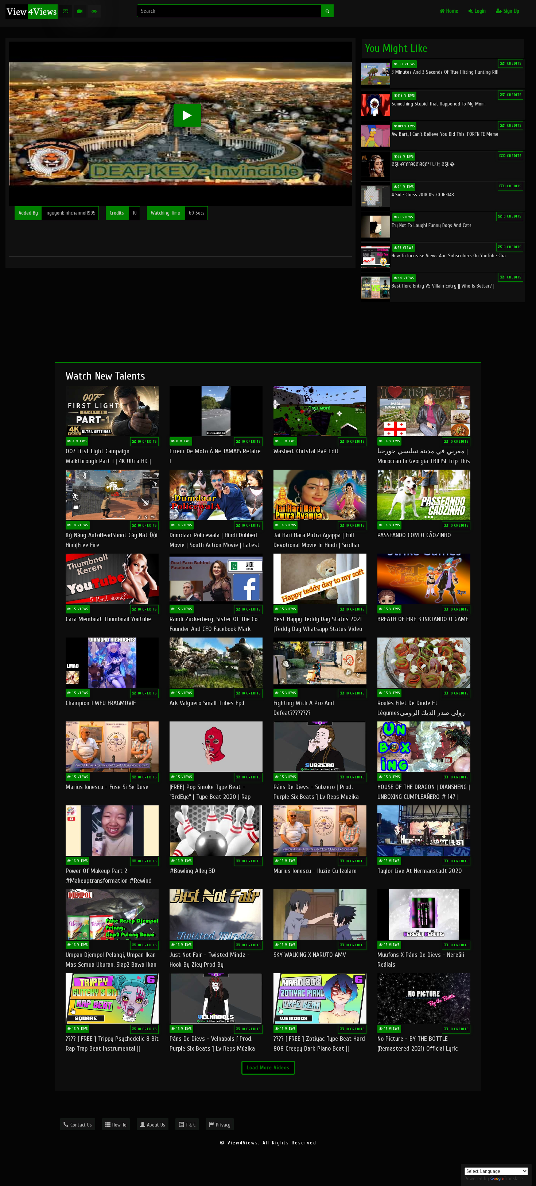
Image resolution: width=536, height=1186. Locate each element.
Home (451, 11)
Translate (513, 1178)
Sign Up (510, 11)
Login (479, 11)
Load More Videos (268, 1067)
